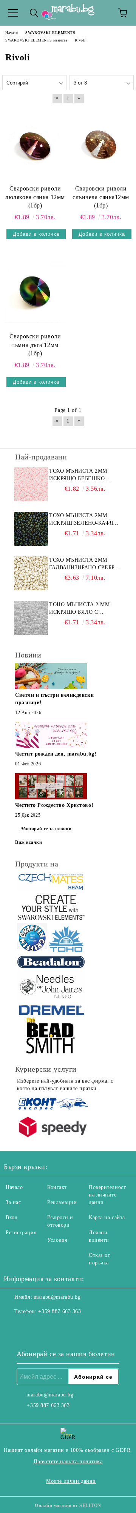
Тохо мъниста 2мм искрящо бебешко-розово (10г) (78, 475)
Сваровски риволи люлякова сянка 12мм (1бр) (35, 197)
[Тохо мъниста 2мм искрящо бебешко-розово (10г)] (31, 484)
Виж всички (28, 842)
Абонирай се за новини (46, 828)
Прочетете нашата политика (68, 1461)
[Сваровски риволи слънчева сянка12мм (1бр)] (100, 144)
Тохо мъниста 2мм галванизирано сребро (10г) (84, 564)
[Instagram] (30, 1327)
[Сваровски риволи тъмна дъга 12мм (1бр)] (35, 292)
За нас (13, 1202)
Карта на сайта (107, 1217)
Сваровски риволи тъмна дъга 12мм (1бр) (35, 345)
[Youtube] (47, 1327)
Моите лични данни (71, 1481)
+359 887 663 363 (59, 1311)
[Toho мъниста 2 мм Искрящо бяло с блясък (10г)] (31, 618)
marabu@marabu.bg (57, 1297)
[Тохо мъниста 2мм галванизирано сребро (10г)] (31, 573)
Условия (57, 1240)
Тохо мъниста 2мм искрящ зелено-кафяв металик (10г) (83, 520)
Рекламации (62, 1202)
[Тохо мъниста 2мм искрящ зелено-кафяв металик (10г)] (31, 529)
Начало (14, 1187)
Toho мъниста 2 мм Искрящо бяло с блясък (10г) (79, 609)
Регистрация (21, 1232)
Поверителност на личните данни (107, 1194)
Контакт (57, 1187)
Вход (11, 1217)
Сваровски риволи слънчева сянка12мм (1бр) (101, 197)
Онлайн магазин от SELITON (68, 1505)
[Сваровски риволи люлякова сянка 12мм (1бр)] (35, 144)
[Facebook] (14, 1327)
